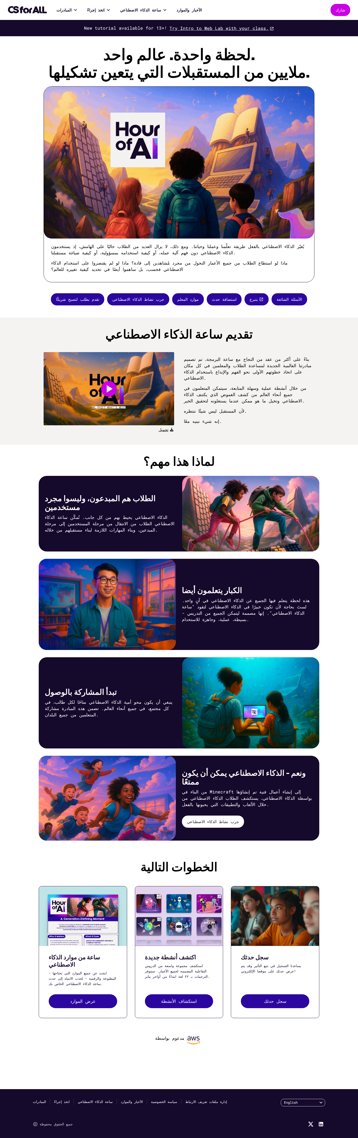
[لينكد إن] (321, 1124)
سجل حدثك (275, 1001)
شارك (340, 9)
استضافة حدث (224, 299)
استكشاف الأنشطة (179, 1001)
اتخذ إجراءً (95, 9)
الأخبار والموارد (189, 9)
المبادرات (64, 9)
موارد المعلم (188, 299)
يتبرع (254, 299)
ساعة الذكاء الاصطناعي (140, 9)
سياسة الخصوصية (164, 1101)
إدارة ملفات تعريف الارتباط (206, 1101)
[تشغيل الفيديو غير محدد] (109, 389)
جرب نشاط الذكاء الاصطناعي (138, 299)
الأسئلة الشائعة (289, 299)
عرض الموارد (83, 1001)
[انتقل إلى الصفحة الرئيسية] (27, 10)
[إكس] (311, 1124)
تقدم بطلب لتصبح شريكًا (77, 299)
